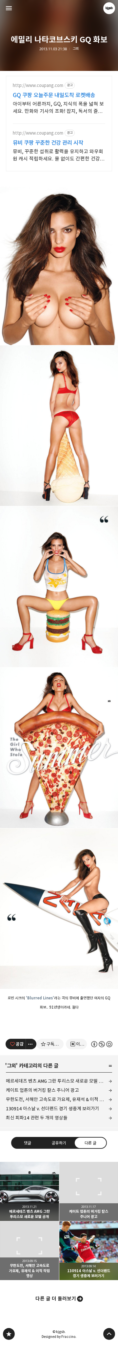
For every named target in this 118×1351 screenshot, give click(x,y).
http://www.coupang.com (38, 85)
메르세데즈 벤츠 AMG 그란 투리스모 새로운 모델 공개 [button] (29, 1191)
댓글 (27, 1142)
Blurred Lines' (40, 997)
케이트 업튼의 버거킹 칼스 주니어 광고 (42, 1090)
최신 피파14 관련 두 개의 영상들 (37, 1118)
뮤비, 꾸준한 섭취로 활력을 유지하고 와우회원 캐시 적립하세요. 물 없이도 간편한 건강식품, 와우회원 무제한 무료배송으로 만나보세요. (59, 155)
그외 (76, 49)
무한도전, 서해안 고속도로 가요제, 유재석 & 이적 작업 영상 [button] (29, 1250)
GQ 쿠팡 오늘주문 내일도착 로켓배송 (54, 95)
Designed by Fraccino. (59, 1336)
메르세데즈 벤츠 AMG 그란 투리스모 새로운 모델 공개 (56, 1081)
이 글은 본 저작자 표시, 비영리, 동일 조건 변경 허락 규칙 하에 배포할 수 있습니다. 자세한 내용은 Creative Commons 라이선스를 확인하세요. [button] (101, 1044)
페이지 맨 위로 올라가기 (109, 1334)
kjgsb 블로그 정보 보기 (109, 8)
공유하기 (59, 1142)
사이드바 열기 (9, 8)
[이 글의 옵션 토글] (31, 1044)
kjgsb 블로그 (9, 1334)
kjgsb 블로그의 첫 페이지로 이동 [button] (59, 8)
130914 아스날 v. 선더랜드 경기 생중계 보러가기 (52, 1108)
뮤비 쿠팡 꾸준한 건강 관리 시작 (48, 142)
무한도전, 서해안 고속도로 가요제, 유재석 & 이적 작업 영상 (59, 1099)
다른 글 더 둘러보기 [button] (55, 1299)
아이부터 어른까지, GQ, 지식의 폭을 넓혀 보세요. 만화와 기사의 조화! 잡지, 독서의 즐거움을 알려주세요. (58, 108)
